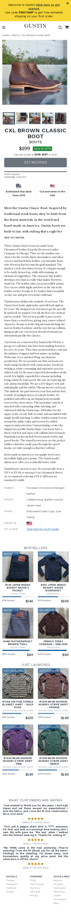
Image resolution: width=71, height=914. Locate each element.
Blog (56, 903)
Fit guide (58, 884)
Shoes (5, 35)
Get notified (35, 162)
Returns (57, 880)
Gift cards (35, 891)
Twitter (10, 891)
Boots (15, 35)
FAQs (33, 880)
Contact (10, 880)
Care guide (59, 887)
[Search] (60, 27)
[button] (34, 72)
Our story (35, 887)
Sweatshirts (53, 647)
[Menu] (3, 27)
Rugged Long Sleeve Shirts (18, 710)
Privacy (34, 895)
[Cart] (67, 27)
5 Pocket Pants (18, 594)
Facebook (11, 887)
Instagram (12, 884)
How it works (37, 884)
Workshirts (53, 594)
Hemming (59, 891)
